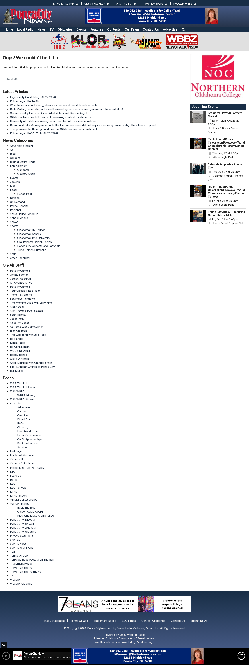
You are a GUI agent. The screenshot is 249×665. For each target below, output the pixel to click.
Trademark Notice (21, 563)
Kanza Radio (18, 342)
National (15, 198)
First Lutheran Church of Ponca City (32, 366)
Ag (11, 150)
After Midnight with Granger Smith (31, 362)
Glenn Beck (17, 306)
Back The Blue (26, 507)
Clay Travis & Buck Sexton (26, 310)
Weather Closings (21, 583)
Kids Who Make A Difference (35, 515)
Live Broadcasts (27, 431)
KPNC (14, 491)
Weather (15, 579)
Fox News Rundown (22, 298)
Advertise (170, 29)
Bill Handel (16, 338)
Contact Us (151, 29)
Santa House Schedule (24, 214)
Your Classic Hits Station (25, 290)
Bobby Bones (18, 354)
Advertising (24, 407)
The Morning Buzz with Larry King (31, 302)
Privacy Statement (21, 535)
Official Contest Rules (23, 499)
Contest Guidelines (22, 463)
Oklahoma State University (33, 238)
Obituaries (65, 29)
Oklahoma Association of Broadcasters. (130, 638)
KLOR (13, 483)
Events (81, 29)
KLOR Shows (18, 487)
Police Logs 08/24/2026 (25, 101)
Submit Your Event (21, 547)
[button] (183, 29)
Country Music (26, 174)
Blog (13, 154)
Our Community (19, 503)
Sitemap (15, 539)
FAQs (20, 423)
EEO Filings (129, 620)
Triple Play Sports (153, 3)
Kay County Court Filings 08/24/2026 (33, 97)
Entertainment (18, 166)
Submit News (18, 543)
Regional (15, 210)
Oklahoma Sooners (29, 234)
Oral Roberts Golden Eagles (34, 242)
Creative (22, 415)
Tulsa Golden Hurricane (31, 250)
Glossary (22, 427)
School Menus (19, 218)
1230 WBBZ (17, 391)
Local (13, 190)
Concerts (23, 170)
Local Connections (29, 435)
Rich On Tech (18, 330)
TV (52, 29)
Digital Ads (24, 419)
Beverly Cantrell (20, 270)
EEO (12, 471)
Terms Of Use (19, 555)
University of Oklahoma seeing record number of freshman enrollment (53, 121)
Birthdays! (16, 451)
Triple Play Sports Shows (25, 571)
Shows (14, 222)
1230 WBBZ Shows (22, 399)
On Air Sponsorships (29, 439)
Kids (12, 186)
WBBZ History (26, 395)
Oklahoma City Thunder (31, 230)
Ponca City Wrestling (23, 531)
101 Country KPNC (21, 282)
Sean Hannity (18, 314)
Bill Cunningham (20, 346)
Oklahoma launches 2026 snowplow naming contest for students (50, 117)
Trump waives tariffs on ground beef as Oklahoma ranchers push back (54, 129)
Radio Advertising (28, 443)
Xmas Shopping (20, 258)
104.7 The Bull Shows (23, 387)
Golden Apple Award (30, 511)
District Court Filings (22, 162)
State (13, 254)
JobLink (15, 182)
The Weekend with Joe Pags (28, 334)
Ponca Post (24, 194)
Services (22, 447)
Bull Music (16, 370)
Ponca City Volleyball (23, 527)
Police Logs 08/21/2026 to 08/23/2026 (34, 133)
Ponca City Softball (22, 523)
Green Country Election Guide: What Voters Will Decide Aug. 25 (49, 113)
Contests (114, 29)
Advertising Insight (21, 146)
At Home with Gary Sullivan (26, 326)
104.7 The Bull (124, 3)
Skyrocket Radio (134, 634)
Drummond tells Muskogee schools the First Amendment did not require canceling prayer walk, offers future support (83, 125)
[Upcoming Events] (198, 122)
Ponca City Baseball (22, 519)
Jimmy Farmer (19, 274)
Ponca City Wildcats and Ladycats (38, 246)
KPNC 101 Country (64, 3)
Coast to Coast (19, 322)
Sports (14, 226)
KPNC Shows (18, 495)
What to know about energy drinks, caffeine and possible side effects (53, 105)
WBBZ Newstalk (20, 350)
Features (96, 29)
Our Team (132, 29)
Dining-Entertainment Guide (27, 467)
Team (13, 551)
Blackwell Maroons (22, 455)
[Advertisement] (151, 16)
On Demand (17, 202)
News (41, 29)
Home (9, 29)
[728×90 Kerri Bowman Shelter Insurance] (137, 656)
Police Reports (19, 206)
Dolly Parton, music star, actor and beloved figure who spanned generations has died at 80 (66, 109)
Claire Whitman (19, 358)
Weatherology (145, 642)
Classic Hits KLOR (95, 3)
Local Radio (25, 29)
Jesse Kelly (17, 318)
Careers (15, 158)
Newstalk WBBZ (183, 3)
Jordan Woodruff (20, 278)
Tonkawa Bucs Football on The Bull (32, 559)
